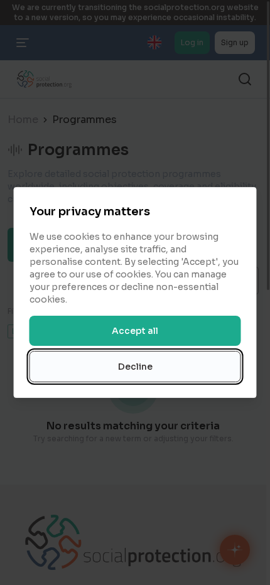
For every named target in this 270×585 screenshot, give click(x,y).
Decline (135, 366)
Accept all (135, 330)
